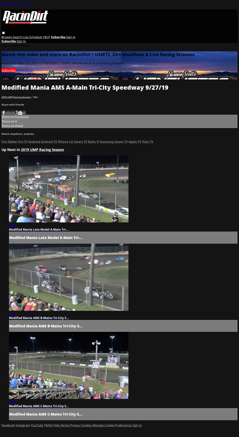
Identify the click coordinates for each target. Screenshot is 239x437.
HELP (46, 37)
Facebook (8, 113)
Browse (7, 37)
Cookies (87, 425)
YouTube (37, 425)
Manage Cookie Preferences (113, 425)
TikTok (48, 425)
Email (22, 113)
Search (18, 37)
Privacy (75, 425)
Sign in (70, 37)
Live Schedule (32, 37)
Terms (65, 425)
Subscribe (8, 70)
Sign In (21, 41)
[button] (3, 33)
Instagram (23, 425)
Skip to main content (16, 3)
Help (57, 425)
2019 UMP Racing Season (16, 97)
